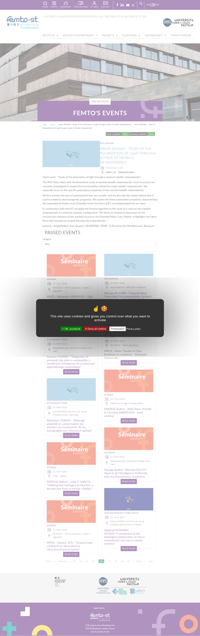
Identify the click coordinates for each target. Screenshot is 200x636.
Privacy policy (133, 328)
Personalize (117, 328)
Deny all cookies (96, 328)
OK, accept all (72, 328)
